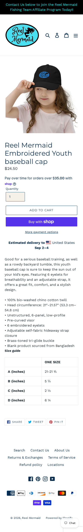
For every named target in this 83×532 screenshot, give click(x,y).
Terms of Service (61, 457)
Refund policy (30, 465)
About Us (62, 450)
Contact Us (39, 450)
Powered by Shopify (59, 517)
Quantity (12, 188)
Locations (55, 465)
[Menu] (75, 35)
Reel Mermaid (31, 517)
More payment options (41, 232)
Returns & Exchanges (25, 457)
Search (19, 450)
